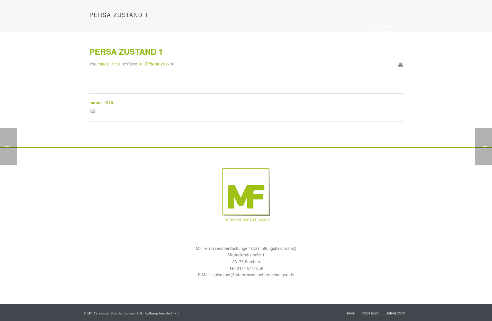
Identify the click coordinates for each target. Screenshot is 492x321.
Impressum (370, 313)
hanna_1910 (108, 64)
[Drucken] (400, 64)
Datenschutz (395, 313)
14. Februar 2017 (154, 64)
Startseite (354, 27)
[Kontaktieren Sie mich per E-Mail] (93, 112)
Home (350, 313)
